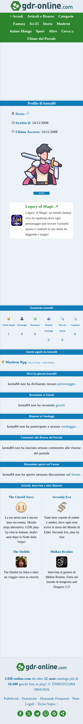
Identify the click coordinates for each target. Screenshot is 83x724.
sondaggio (68, 426)
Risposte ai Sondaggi (41, 416)
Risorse (57, 485)
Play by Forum (34, 362)
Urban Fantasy (48, 362)
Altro (53, 31)
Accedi (16, 16)
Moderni (63, 24)
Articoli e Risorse (40, 16)
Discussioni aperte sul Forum (41, 464)
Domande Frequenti (54, 698)
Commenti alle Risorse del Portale (41, 437)
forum (76, 474)
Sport (40, 31)
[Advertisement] (41, 71)
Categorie (66, 16)
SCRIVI (41, 193)
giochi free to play (32, 684)
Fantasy (19, 24)
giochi (60, 405)
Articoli (25, 485)
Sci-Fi (34, 24)
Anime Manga (20, 31)
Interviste (37, 485)
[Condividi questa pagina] (62, 716)
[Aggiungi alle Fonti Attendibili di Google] (55, 716)
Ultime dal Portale (41, 39)
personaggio (66, 384)
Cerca (67, 31)
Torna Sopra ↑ (47, 704)
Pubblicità (11, 698)
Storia (47, 24)
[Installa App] (47, 716)
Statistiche (29, 698)
